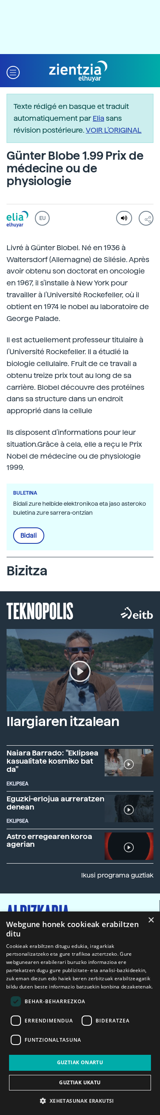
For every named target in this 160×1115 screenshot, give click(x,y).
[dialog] (80, 1013)
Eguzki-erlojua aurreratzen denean (55, 802)
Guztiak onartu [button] (80, 1062)
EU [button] (42, 218)
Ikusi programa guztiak (117, 875)
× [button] (151, 920)
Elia (98, 118)
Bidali (29, 535)
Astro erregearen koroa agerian (49, 840)
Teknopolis (40, 610)
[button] (13, 71)
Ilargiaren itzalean (63, 721)
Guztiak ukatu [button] (80, 1082)
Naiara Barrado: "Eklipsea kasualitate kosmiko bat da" (52, 761)
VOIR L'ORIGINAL (114, 130)
